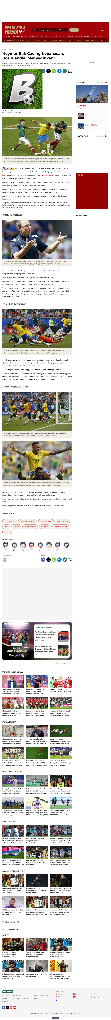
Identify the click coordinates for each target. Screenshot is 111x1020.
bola (15, 30)
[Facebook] (3, 1007)
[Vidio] (11, 1007)
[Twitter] (7, 1007)
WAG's (45, 40)
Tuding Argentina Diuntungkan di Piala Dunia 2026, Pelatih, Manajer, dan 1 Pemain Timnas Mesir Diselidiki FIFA (60, 741)
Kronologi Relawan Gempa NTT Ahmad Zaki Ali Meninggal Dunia (60, 954)
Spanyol (70, 36)
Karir (36, 998)
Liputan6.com (62, 994)
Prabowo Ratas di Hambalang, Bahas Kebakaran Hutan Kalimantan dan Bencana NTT (11, 954)
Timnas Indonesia (12, 672)
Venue (29, 40)
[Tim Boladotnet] (22, 89)
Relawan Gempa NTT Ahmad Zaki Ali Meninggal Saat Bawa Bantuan (13, 976)
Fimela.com (79, 997)
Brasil (4, 176)
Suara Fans (53, 40)
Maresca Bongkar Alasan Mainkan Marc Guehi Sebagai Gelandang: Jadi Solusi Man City (13, 841)
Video (94, 36)
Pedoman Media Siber (21, 998)
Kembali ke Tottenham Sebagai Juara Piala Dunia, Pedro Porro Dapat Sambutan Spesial (60, 763)
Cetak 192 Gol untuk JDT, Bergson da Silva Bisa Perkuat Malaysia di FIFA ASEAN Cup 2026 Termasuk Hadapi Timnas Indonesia (36, 691)
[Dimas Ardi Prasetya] (4, 559)
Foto (101, 36)
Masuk (103, 30)
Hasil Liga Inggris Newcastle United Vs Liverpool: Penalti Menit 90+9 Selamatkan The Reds (60, 841)
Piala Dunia (43, 36)
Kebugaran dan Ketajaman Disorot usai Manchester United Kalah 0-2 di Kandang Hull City (37, 912)
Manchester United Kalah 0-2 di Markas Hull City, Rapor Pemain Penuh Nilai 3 (61, 912)
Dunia (61, 36)
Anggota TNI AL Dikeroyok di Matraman (36, 975)
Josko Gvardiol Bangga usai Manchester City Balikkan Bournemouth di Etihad (60, 862)
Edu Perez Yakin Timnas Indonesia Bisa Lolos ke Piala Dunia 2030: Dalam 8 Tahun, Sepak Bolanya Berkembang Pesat (13, 763)
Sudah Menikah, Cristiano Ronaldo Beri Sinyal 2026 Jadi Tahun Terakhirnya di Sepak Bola (35, 763)
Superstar (36, 40)
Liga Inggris (9, 821)
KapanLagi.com (98, 997)
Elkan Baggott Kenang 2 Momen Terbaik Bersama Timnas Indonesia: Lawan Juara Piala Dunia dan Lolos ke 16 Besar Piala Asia (12, 741)
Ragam (86, 36)
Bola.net (95, 994)
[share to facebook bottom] (43, 559)
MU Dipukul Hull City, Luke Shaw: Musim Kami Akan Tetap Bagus (12, 890)
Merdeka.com (62, 1000)
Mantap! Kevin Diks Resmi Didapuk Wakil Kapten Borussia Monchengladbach (60, 713)
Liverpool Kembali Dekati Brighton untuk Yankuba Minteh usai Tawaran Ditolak (13, 862)
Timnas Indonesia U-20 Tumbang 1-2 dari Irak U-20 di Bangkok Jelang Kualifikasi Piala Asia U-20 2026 (12, 713)
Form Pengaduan (41, 995)
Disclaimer (17, 995)
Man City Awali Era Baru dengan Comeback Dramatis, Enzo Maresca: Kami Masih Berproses (35, 841)
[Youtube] (14, 1007)
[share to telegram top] (59, 71)
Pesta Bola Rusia (9, 40)
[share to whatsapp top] (54, 71)
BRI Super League (19, 36)
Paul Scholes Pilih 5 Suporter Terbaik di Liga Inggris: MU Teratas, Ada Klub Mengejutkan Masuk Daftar (61, 890)
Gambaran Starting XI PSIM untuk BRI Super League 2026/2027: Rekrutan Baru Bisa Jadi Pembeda (60, 813)
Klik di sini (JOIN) (16, 208)
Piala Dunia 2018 (46, 176)
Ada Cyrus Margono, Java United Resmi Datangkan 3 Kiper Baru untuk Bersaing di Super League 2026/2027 (60, 791)
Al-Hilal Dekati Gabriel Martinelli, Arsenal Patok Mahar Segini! (35, 862)
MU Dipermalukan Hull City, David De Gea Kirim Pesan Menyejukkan (12, 912)
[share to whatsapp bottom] (54, 559)
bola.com (46, 1013)
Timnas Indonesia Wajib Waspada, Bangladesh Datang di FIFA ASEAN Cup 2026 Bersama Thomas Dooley (12, 691)
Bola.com (78, 994)
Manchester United (13, 871)
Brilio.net (61, 997)
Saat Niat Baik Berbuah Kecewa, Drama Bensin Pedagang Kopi (35, 954)
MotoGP (79, 36)
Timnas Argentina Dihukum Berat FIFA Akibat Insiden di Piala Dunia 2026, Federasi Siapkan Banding (36, 741)
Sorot (5, 935)
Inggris (54, 36)
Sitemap (5, 1001)
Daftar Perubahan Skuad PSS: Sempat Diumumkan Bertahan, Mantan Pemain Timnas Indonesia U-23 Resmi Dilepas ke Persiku (36, 791)
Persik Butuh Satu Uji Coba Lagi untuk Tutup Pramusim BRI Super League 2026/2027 (37, 813)
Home (8, 36)
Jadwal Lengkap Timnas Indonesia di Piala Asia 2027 (60, 690)
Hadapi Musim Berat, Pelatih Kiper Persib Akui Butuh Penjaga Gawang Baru (13, 791)
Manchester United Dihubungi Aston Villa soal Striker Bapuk (36, 890)
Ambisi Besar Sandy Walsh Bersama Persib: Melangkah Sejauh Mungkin (12, 813)
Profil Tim (20, 40)
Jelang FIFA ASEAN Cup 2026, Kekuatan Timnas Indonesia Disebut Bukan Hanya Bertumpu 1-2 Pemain (37, 713)
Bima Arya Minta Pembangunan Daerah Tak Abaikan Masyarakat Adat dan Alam (60, 976)
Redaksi (5, 998)
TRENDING (81, 215)
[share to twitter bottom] (48, 559)
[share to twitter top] (48, 71)
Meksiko (23, 176)
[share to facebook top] (43, 71)
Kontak (5, 995)
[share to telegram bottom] (59, 559)
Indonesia (33, 36)
